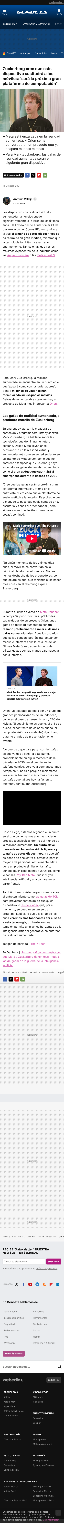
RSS (44, 1283)
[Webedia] (56, 3)
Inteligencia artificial (14, 1317)
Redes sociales (12, 1330)
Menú (4, 14)
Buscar (60, 1367)
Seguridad (9, 1324)
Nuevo (59, 14)
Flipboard (39, 175)
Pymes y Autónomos (43, 1465)
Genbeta (32, 12)
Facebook (27, 175)
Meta (54, 53)
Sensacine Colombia (43, 1495)
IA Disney (47, 1236)
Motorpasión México (43, 1500)
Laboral (37, 1330)
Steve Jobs (41, 53)
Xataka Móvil (10, 1401)
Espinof (37, 1423)
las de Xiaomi (30, 905)
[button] (24, 199)
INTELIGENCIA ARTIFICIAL (36, 24)
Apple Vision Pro (18, 255)
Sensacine (38, 1418)
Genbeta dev (40, 1324)
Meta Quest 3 (46, 255)
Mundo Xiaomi (11, 1415)
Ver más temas (13, 1353)
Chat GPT (32, 1236)
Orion (53, 403)
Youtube (30, 1283)
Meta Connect (49, 612)
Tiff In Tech (38, 943)
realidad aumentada (43, 972)
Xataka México (11, 1486)
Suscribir (54, 1261)
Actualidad (21, 972)
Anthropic (25, 53)
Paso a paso (10, 1311)
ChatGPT (11, 53)
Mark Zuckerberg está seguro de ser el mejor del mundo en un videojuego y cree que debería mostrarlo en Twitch (32, 695)
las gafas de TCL (46, 896)
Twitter (33, 175)
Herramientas (40, 1317)
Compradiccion (11, 1469)
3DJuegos (38, 1397)
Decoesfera (9, 1465)
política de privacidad (46, 1268)
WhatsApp (9, 1343)
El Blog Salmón (40, 1460)
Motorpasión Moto (42, 1444)
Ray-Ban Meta (25, 875)
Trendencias (10, 1460)
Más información (51, 1519)
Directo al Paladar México (16, 1500)
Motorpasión (39, 1439)
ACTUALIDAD (10, 24)
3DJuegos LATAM (42, 1486)
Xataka (7, 1397)
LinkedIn (58, 1283)
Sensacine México (42, 1491)
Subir (51, 1380)
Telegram (37, 1283)
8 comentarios (14, 175)
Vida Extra (38, 1401)
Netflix (36, 1336)
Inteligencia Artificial (43, 1343)
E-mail (45, 175)
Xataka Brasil (10, 1491)
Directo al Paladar (12, 1439)
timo (6, 1336)
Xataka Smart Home (14, 1411)
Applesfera (9, 1406)
